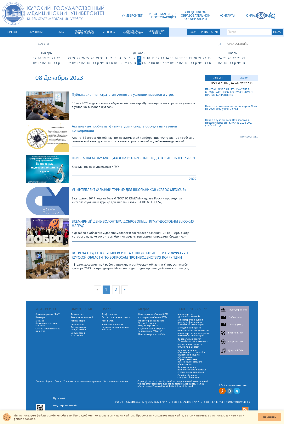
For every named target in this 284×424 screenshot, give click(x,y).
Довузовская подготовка (78, 334)
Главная (40, 381)
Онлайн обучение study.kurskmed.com (189, 376)
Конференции (109, 314)
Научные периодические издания (115, 328)
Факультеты (77, 314)
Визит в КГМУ (235, 333)
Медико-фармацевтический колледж (46, 323)
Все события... (249, 137)
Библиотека (235, 317)
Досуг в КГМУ (235, 351)
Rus (272, 14)
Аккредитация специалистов (79, 328)
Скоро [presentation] (244, 77)
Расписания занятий (82, 317)
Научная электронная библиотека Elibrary (190, 346)
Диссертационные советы (116, 317)
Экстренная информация (116, 381)
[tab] (218, 78)
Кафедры (41, 317)
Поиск (58, 381)
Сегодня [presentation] (218, 77)
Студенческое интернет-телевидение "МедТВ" (152, 330)
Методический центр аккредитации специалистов (193, 329)
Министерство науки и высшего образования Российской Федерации (191, 322)
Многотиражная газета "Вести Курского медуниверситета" (151, 323)
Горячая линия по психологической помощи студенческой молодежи (192, 369)
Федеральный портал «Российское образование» (193, 340)
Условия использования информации (82, 381)
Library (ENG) (236, 325)
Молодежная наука (112, 324)
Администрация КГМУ (48, 314)
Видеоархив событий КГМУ (153, 314)
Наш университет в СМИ (152, 334)
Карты (49, 381)
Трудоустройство (237, 310)
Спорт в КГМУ (235, 342)
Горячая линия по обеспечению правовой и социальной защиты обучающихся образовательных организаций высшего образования (192, 357)
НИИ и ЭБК (108, 321)
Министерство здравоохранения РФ (189, 315)
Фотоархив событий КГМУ (152, 317)
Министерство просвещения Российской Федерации (193, 334)
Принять (269, 417)
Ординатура (77, 324)
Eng (272, 17)
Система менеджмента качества (48, 330)
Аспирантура (78, 321)
